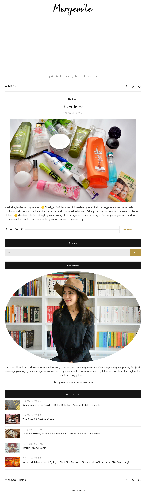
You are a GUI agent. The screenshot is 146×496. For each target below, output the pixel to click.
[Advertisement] (73, 45)
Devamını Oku (130, 229)
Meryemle (78, 490)
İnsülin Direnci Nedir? (35, 448)
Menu (11, 85)
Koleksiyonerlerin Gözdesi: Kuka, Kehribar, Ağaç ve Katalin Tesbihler (62, 405)
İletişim (23, 480)
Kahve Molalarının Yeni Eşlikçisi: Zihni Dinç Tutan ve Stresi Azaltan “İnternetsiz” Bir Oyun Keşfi (76, 462)
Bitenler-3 (73, 106)
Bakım (73, 99)
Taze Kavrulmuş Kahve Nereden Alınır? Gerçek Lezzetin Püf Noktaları (62, 433)
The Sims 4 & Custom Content (39, 419)
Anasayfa (10, 480)
